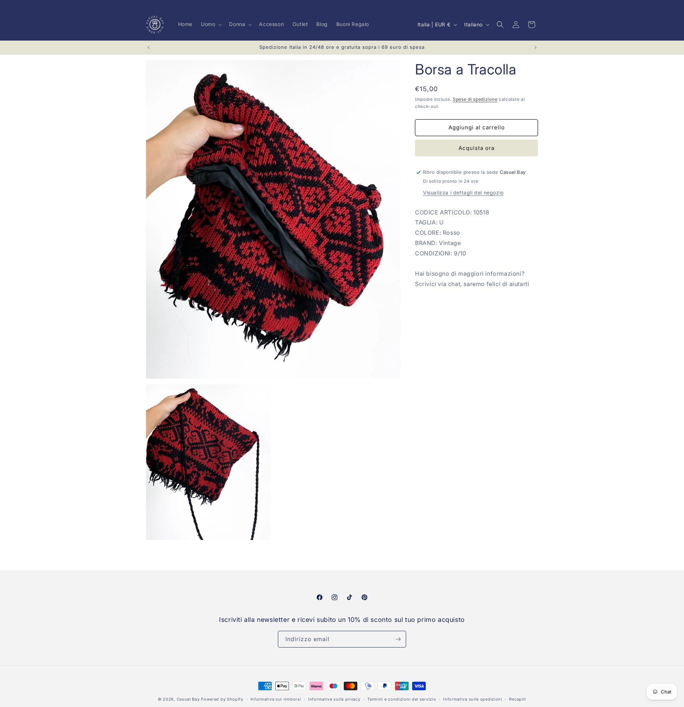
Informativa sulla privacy (334, 699)
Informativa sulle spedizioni (472, 699)
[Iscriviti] (398, 639)
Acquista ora (476, 148)
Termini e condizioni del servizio (401, 699)
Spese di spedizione (475, 99)
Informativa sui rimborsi (275, 699)
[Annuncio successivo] (535, 47)
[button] (211, 24)
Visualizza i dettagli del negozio (463, 192)
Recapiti (517, 699)
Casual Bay (188, 699)
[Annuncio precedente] (148, 47)
